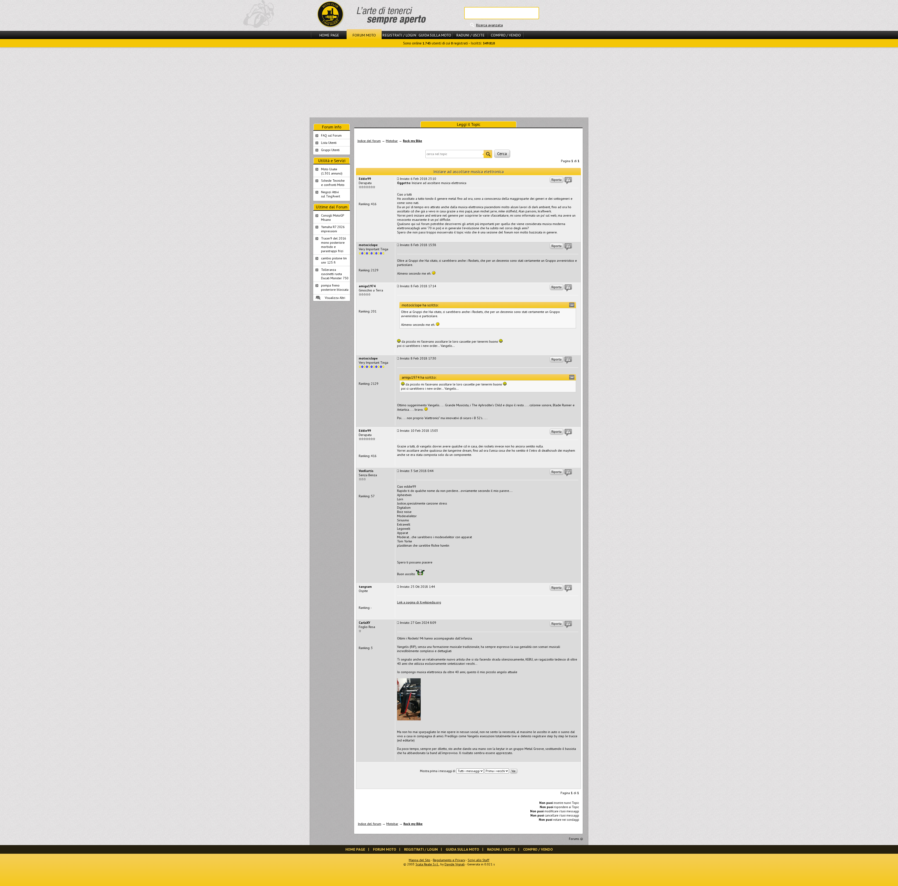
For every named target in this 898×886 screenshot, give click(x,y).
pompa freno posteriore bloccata (334, 287)
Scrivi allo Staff (478, 860)
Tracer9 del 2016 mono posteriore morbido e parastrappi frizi (333, 244)
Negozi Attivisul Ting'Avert (330, 194)
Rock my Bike (412, 141)
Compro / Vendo (506, 35)
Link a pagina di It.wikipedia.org (419, 602)
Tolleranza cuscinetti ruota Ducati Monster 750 (334, 274)
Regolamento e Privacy (449, 860)
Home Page (329, 35)
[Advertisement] (449, 82)
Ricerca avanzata (489, 25)
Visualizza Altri (335, 298)
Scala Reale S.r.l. (427, 864)
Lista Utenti (329, 143)
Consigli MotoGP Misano (332, 217)
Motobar (392, 141)
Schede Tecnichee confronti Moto (333, 182)
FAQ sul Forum (331, 135)
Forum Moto (364, 35)
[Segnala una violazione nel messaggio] (568, 180)
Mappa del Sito (419, 860)
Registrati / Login (399, 35)
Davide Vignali (455, 864)
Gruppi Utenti (330, 150)
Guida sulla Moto (435, 35)
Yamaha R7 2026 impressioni (333, 229)
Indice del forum (369, 141)
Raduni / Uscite (470, 35)
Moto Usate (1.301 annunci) (331, 171)
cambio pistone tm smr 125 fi (334, 260)
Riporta (556, 180)
